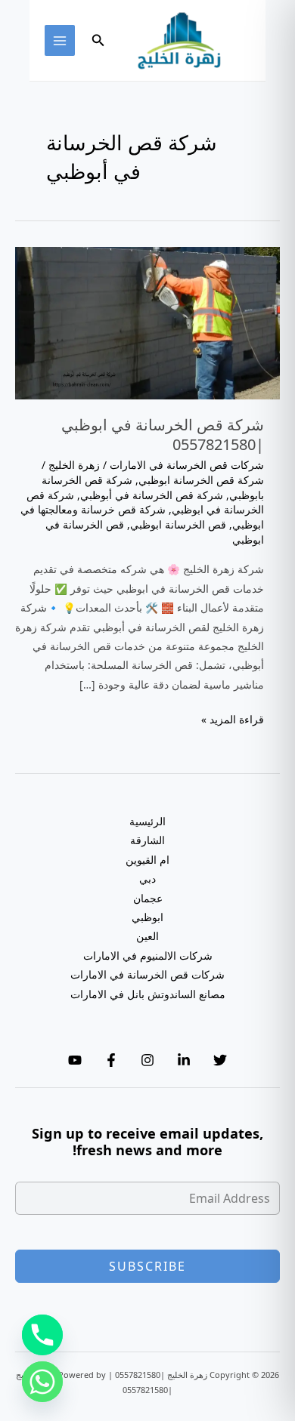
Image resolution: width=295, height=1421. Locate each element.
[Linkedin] (184, 1060)
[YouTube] (75, 1060)
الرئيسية (147, 821)
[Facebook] (111, 1060)
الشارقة (147, 840)
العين (147, 936)
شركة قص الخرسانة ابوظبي (201, 480)
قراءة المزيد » (232, 720)
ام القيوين (147, 859)
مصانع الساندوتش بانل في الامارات (147, 994)
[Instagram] (147, 1060)
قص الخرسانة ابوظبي (178, 524)
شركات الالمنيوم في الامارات (148, 955)
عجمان (148, 898)
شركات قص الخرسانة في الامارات (187, 465)
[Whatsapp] (42, 1381)
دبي (147, 878)
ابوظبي (147, 917)
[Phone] (42, 1335)
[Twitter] (220, 1060)
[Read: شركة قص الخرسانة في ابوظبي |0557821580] (147, 322)
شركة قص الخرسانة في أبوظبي (151, 495)
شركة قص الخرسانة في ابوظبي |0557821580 (162, 435)
